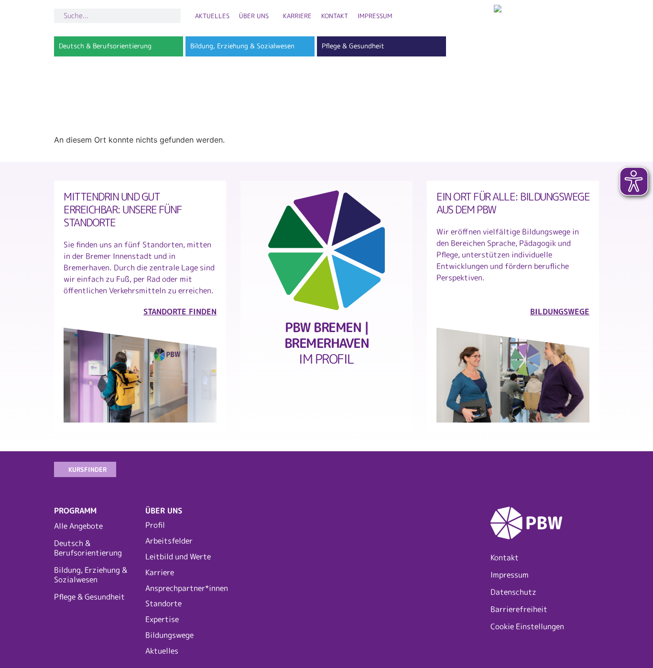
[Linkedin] (556, 473)
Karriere (297, 15)
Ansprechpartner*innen (186, 588)
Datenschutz (513, 592)
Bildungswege (169, 635)
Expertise (162, 619)
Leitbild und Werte (178, 556)
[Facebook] (525, 473)
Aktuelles (212, 15)
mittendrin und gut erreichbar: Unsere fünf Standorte (123, 209)
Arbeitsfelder (169, 540)
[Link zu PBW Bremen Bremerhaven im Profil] (326, 250)
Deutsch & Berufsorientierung (88, 548)
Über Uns (254, 15)
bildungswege (559, 311)
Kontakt (334, 15)
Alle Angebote (78, 526)
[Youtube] (587, 473)
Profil (155, 525)
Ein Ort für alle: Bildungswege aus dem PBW (512, 203)
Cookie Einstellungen (527, 626)
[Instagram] (494, 473)
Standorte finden (180, 311)
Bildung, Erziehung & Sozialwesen (90, 575)
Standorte (163, 603)
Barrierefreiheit (518, 609)
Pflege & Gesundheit (89, 596)
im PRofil (326, 342)
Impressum (375, 15)
